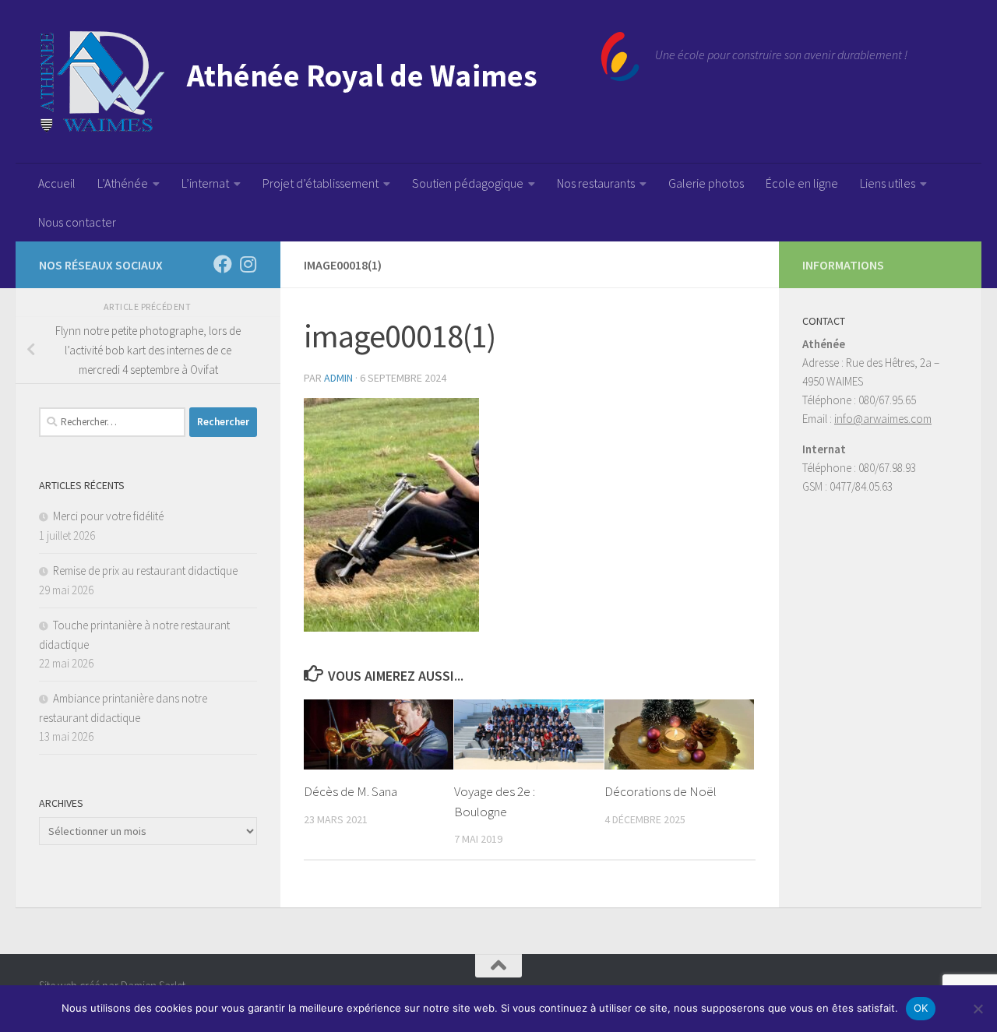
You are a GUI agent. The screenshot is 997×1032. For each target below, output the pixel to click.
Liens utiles (887, 183)
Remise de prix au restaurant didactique (145, 570)
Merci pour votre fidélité (108, 516)
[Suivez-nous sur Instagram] (247, 264)
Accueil (57, 183)
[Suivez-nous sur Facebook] (222, 264)
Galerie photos (706, 183)
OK (921, 1008)
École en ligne (802, 183)
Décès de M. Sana (350, 791)
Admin (338, 378)
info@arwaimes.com (883, 418)
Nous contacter (77, 222)
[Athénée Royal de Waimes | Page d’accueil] (339, 81)
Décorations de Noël (660, 791)
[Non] (977, 1008)
